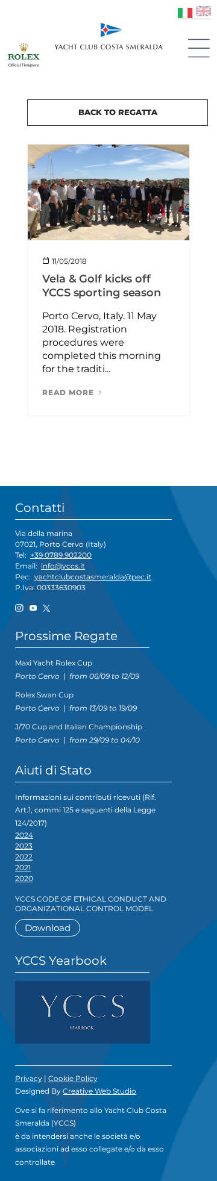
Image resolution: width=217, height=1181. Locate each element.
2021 (23, 867)
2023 (24, 845)
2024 (24, 835)
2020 (24, 878)
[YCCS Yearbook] (82, 1011)
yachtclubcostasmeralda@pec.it (92, 576)
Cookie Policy (73, 1078)
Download (48, 927)
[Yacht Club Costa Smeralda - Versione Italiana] (185, 11)
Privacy (28, 1078)
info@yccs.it (63, 565)
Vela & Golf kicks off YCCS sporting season (101, 285)
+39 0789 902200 (61, 554)
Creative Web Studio (99, 1090)
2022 (24, 856)
